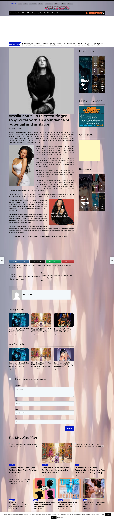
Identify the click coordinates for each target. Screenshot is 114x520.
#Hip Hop (33, 4)
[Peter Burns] (17, 295)
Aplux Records (26, 265)
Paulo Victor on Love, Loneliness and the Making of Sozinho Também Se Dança (62, 45)
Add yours (42, 379)
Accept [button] (108, 514)
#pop (25, 4)
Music (24, 13)
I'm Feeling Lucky (95, 13)
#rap (20, 4)
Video (29, 13)
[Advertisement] (57, 30)
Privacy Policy (55, 13)
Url (16, 418)
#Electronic (49, 4)
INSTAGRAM (46, 237)
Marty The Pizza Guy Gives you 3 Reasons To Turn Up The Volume (62, 330)
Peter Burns (19, 128)
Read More (60, 517)
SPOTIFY (54, 237)
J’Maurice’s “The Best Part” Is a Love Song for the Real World (94, 504)
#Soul (63, 4)
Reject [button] (53, 517)
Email (16, 409)
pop (10, 267)
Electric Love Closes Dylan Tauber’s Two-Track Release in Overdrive (19, 330)
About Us (43, 13)
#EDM (57, 4)
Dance (34, 265)
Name (16, 400)
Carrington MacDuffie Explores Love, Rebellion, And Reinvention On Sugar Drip (35, 45)
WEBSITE (29, 237)
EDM (50, 265)
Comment (18, 385)
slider (13, 267)
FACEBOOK (37, 237)
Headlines (18, 13)
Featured (56, 265)
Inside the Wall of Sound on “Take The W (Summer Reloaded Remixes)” (68, 504)
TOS (48, 13)
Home (12, 13)
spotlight (19, 267)
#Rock (40, 4)
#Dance (70, 4)
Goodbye (62, 265)
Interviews (35, 13)
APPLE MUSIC (62, 237)
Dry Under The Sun (43, 265)
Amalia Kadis (17, 265)
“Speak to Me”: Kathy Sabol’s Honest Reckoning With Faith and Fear (90, 44)
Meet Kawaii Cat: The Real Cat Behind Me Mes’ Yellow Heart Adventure (41, 330)
